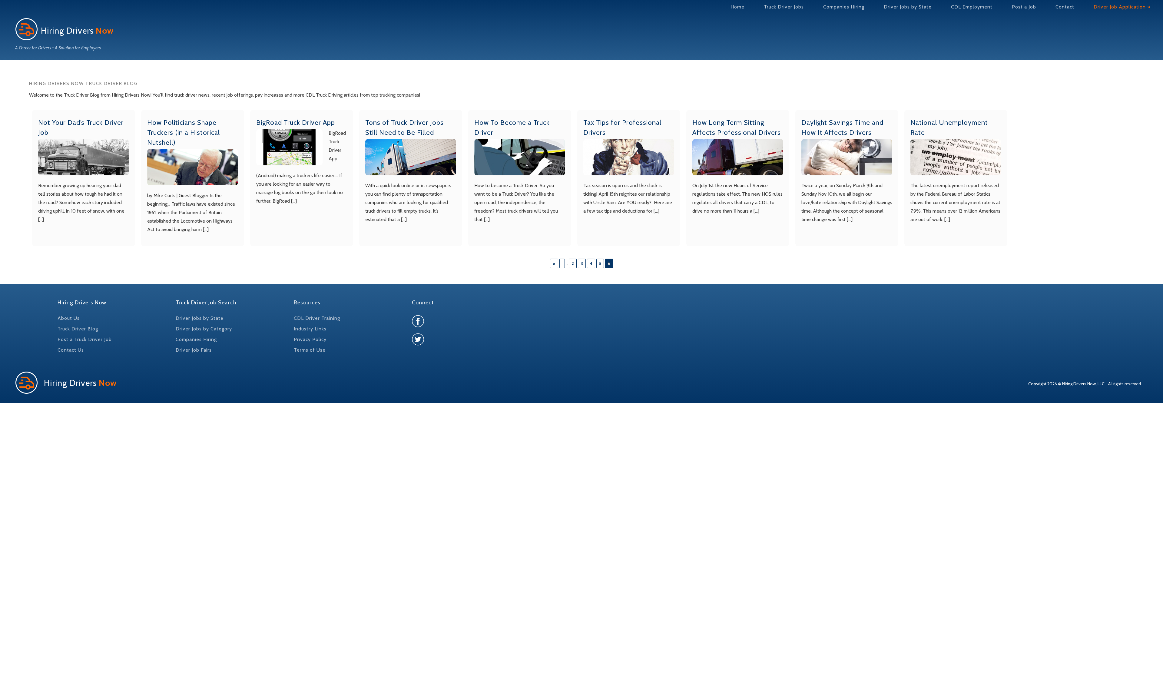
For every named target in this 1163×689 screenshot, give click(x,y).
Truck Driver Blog (78, 329)
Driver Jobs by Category (204, 329)
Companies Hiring (843, 7)
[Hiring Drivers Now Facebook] (418, 326)
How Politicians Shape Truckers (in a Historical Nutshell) (183, 132)
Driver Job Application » (1122, 7)
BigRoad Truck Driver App (295, 122)
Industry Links (310, 329)
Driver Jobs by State (908, 7)
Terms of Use (310, 350)
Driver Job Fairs (194, 350)
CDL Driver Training (317, 318)
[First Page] (562, 263)
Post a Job (1024, 7)
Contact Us (71, 350)
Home (737, 7)
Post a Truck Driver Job (85, 339)
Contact (1064, 7)
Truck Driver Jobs (784, 7)
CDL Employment (971, 7)
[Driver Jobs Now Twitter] (418, 344)
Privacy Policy (310, 339)
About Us (69, 318)
